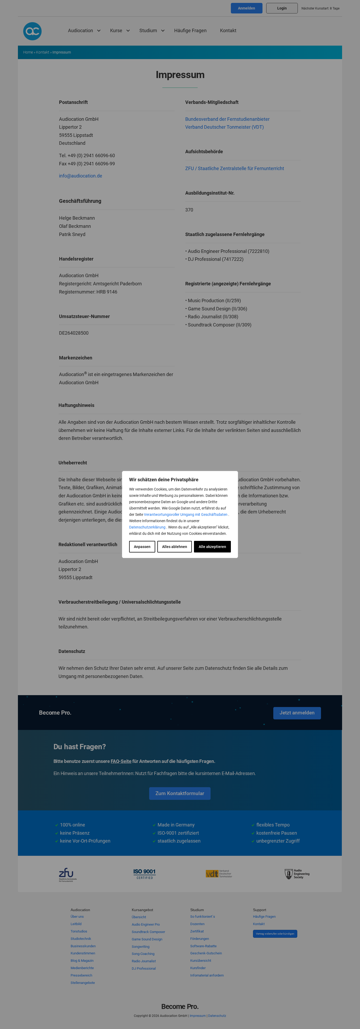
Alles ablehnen (174, 547)
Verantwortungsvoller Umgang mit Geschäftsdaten (186, 514)
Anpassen (142, 547)
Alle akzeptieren (212, 547)
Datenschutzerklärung (147, 527)
